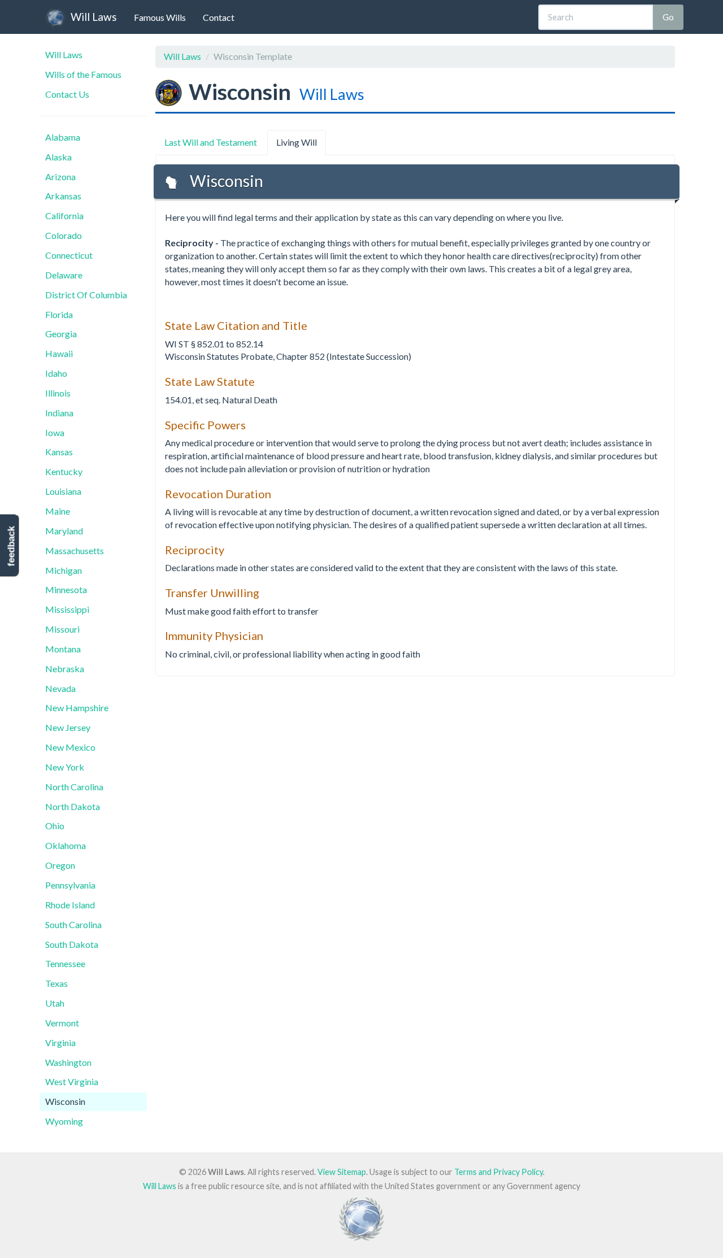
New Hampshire (76, 707)
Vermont (62, 1022)
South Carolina (73, 924)
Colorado (63, 235)
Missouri (62, 629)
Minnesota (66, 589)
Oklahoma (65, 845)
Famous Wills (160, 17)
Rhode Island (70, 904)
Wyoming (64, 1121)
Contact (218, 17)
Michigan (63, 570)
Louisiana (63, 491)
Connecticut (69, 255)
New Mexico (70, 747)
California (64, 215)
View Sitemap (341, 1172)
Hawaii (59, 353)
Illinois (58, 393)
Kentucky (63, 471)
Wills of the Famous (83, 74)
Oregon (60, 865)
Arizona (60, 176)
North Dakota (72, 806)
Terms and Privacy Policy (498, 1172)
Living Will (296, 142)
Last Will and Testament (210, 142)
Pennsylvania (70, 885)
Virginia (60, 1042)
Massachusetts (74, 550)
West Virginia (71, 1081)
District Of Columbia (86, 294)
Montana (63, 648)
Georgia (61, 333)
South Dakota (71, 944)
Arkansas (63, 195)
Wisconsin (65, 1101)
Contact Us (67, 94)
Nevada (60, 688)
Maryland (64, 530)
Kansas (59, 451)
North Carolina (74, 786)
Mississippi (67, 609)
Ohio (54, 825)
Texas (56, 983)
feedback (11, 546)
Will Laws (94, 16)
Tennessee (65, 963)
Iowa (54, 432)
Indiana (59, 412)
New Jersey (67, 727)
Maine (57, 511)
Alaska (58, 156)
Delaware (63, 274)
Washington (68, 1062)
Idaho (56, 373)
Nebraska (64, 668)
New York (64, 766)
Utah (54, 1003)
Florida (59, 314)
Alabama (62, 137)
